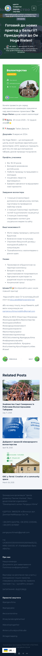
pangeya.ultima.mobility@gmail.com (19, 311)
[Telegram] (23, 653)
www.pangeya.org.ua (21, 647)
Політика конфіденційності (15, 567)
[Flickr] (27, 653)
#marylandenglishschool (14, 619)
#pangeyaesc (9, 608)
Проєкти (21, 19)
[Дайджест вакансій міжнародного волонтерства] (21, 427)
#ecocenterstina (10, 613)
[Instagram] (19, 653)
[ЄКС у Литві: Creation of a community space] (21, 462)
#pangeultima (9, 602)
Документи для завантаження (17, 564)
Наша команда (9, 561)
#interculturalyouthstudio (14, 630)
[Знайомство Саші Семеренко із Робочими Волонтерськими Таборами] (21, 390)
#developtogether (11, 625)
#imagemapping (10, 636)
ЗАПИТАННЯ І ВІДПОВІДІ (14, 589)
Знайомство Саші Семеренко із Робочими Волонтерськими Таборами (18, 407)
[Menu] (34, 8)
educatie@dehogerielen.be (22, 300)
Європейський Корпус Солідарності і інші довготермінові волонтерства (22, 49)
